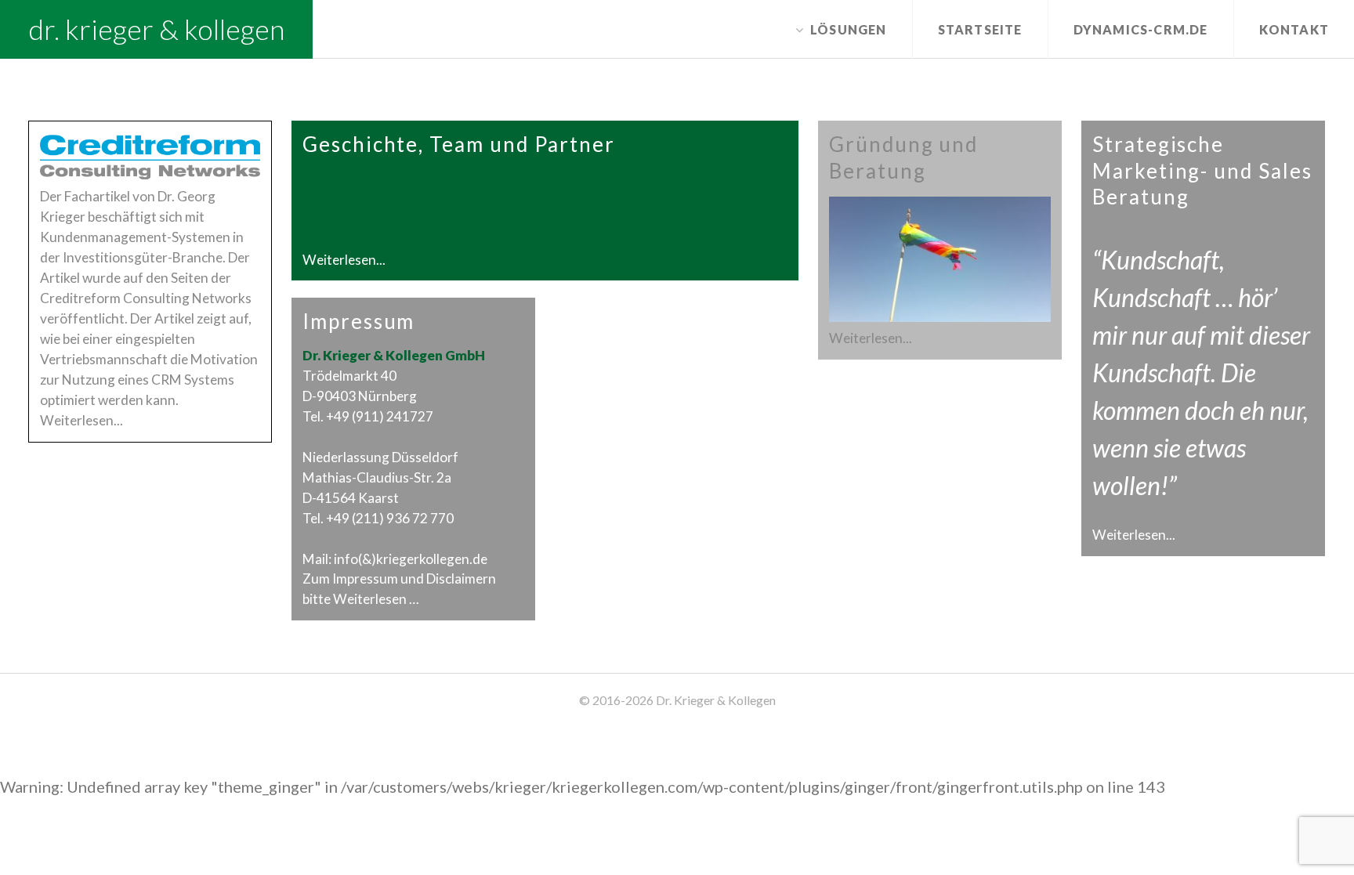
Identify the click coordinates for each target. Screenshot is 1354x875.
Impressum (358, 321)
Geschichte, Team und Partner (458, 144)
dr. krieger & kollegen (156, 29)
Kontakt (1294, 29)
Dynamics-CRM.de (1140, 29)
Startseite (980, 29)
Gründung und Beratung (903, 157)
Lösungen (848, 29)
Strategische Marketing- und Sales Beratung (1202, 171)
